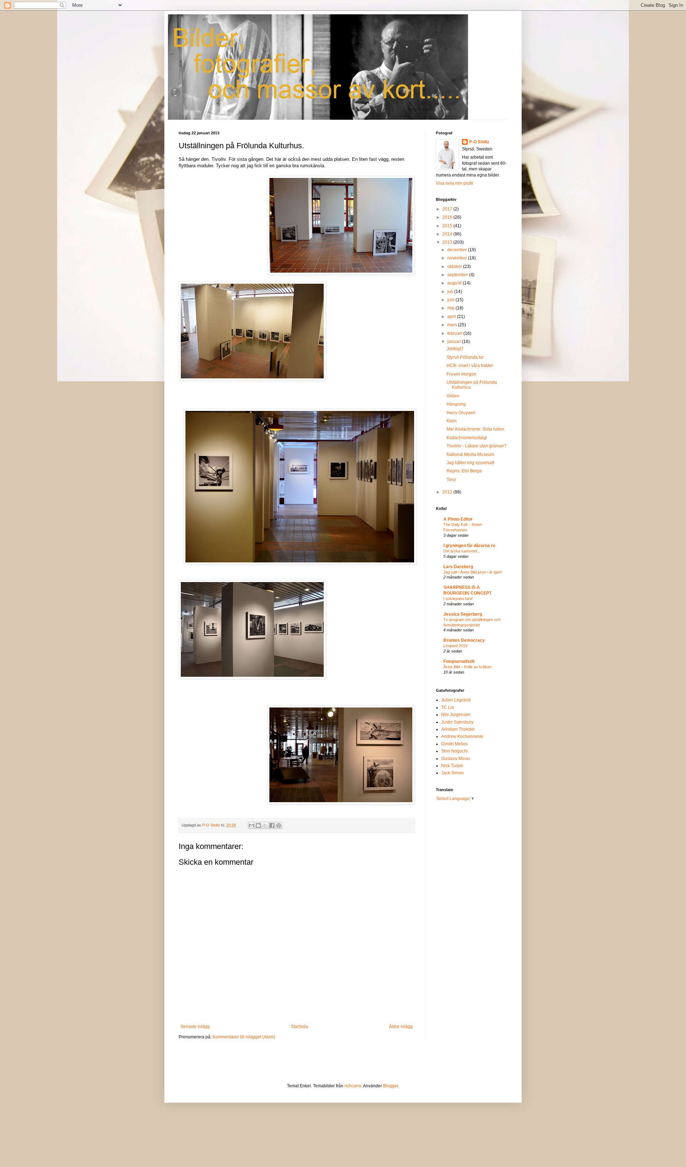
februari (455, 333)
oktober (455, 266)
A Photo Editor (458, 519)
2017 (447, 209)
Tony (451, 479)
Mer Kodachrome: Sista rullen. (476, 429)
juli (450, 291)
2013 (447, 242)
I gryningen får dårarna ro (469, 545)
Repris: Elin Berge (464, 470)
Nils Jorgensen (456, 714)
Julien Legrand (456, 699)
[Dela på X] (265, 825)
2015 (447, 225)
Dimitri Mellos (454, 743)
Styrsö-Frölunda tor (465, 357)
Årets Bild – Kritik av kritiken (467, 667)
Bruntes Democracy (464, 640)
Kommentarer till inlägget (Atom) (244, 1036)
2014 (447, 234)
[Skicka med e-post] (251, 825)
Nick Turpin (452, 765)
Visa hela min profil (454, 183)
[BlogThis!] (258, 825)
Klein (452, 420)
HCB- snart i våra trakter (470, 365)
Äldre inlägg (401, 1026)
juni (451, 299)
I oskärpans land (457, 598)
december (457, 249)
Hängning (456, 404)
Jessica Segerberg (462, 614)
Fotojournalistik (459, 661)
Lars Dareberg (458, 566)
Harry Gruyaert (461, 412)
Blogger (390, 1085)
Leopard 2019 (455, 646)
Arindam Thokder (458, 729)
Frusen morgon (461, 374)
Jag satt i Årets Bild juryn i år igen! (472, 572)
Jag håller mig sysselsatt (470, 462)
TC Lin (447, 707)
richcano (352, 1085)
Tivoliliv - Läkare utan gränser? (477, 445)
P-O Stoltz (479, 141)
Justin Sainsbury (457, 722)
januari (454, 341)
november (457, 257)
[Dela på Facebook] (271, 825)
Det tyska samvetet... (462, 551)
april (452, 316)
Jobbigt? (455, 348)
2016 (447, 217)
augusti (455, 282)
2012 (447, 492)
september (458, 274)
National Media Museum (470, 454)
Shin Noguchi (454, 751)
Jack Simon (452, 772)
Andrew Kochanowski (462, 736)
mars (452, 324)
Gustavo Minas (455, 758)
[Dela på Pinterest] (278, 825)
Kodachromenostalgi (467, 437)
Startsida (299, 1026)
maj (451, 308)
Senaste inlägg (195, 1026)
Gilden (453, 395)
